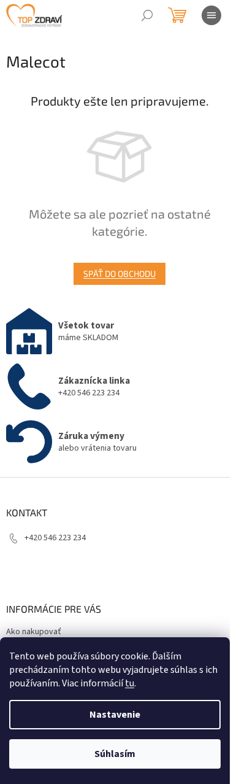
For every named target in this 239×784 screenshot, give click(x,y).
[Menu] (211, 15)
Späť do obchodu (119, 273)
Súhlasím (114, 754)
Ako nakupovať (33, 632)
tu (129, 683)
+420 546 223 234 (55, 538)
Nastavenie (114, 714)
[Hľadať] (147, 15)
